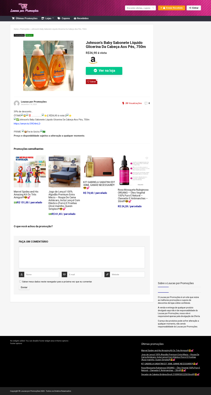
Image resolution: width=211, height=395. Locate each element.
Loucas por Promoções (34, 101)
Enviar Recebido (174, 8)
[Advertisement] (176, 42)
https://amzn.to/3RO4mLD (27, 123)
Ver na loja (106, 71)
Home (16, 29)
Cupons (65, 18)
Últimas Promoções (26, 18)
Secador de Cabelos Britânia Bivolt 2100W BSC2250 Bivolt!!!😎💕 (170, 374)
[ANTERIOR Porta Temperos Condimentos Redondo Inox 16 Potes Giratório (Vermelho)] (3, 388)
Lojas (48, 18)
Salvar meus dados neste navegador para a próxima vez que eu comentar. (57, 281)
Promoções (24, 29)
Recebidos (83, 18)
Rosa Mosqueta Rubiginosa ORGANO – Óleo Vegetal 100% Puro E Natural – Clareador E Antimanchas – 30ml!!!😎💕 (133, 195)
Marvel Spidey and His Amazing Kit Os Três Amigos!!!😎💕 (26, 194)
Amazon (29, 35)
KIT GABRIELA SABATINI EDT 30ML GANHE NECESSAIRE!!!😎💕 (99, 185)
